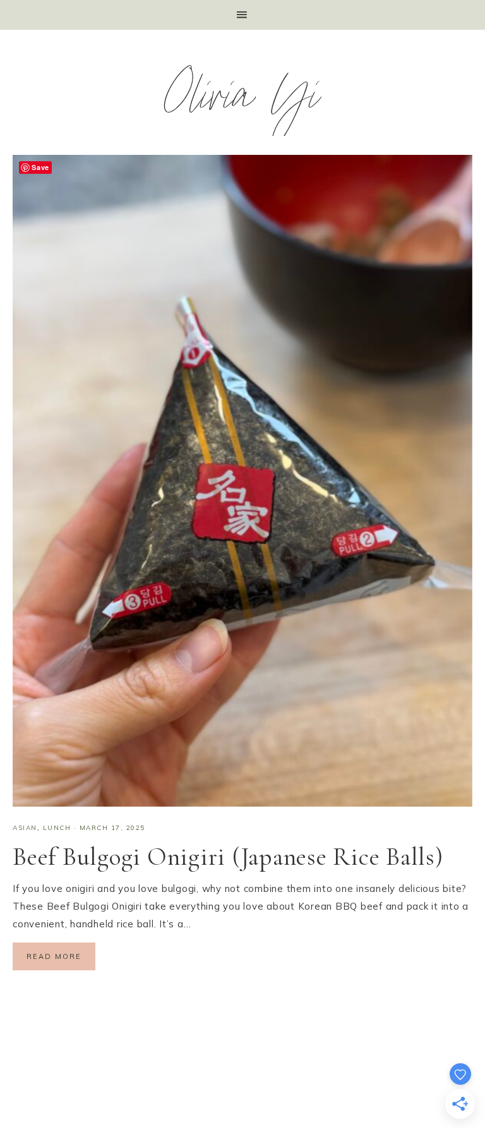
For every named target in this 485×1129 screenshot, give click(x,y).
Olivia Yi (243, 101)
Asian (25, 828)
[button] (242, 15)
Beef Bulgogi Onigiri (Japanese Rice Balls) (228, 856)
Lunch (57, 828)
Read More (54, 956)
